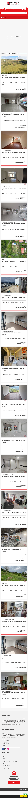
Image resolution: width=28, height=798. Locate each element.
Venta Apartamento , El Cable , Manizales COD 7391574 (14, 297)
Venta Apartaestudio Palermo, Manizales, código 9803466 (14, 369)
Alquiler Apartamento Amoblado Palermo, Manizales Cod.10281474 (14, 621)
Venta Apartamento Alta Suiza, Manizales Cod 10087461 (14, 152)
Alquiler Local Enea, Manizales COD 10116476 (14, 549)
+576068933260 (5, 743)
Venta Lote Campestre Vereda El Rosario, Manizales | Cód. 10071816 (14, 585)
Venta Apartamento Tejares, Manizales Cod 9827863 (14, 404)
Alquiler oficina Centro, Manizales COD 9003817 (14, 188)
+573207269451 (5, 740)
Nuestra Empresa (6, 765)
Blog (3, 763)
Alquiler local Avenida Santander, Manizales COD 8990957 (14, 115)
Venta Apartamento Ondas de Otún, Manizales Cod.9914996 (14, 512)
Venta (4, 758)
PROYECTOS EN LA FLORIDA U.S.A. (10, 761)
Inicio (4, 756)
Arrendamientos (6, 760)
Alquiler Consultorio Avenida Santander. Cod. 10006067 (14, 476)
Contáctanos (5, 767)
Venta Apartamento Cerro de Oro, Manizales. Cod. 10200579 (14, 657)
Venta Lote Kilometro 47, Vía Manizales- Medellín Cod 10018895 (14, 261)
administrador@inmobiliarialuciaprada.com (11, 747)
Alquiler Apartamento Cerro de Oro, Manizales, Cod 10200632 (14, 333)
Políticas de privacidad (7, 768)
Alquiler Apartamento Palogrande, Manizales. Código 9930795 (14, 693)
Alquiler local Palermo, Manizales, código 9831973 (14, 440)
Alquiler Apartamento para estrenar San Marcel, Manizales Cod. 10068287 (14, 224)
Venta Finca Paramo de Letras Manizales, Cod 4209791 (14, 77)
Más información (6, 796)
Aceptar (23, 796)
